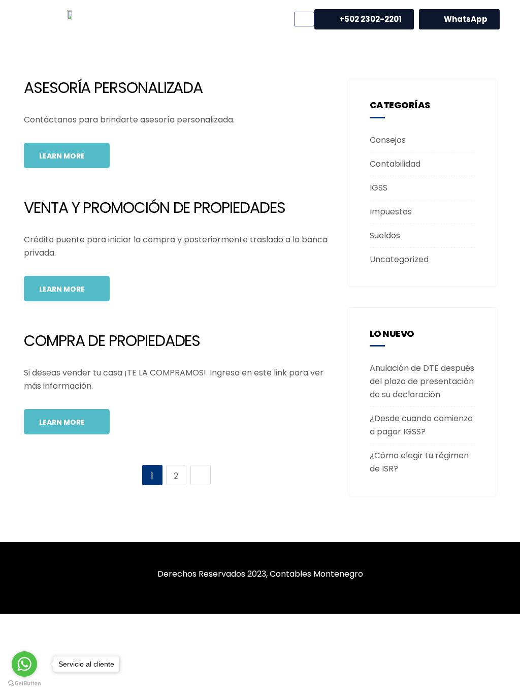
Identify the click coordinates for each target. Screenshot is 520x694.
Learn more (62, 156)
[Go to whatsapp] (24, 664)
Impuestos (391, 211)
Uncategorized (399, 259)
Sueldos (385, 235)
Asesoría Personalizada (113, 88)
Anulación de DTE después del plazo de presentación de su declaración (422, 381)
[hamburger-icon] (304, 19)
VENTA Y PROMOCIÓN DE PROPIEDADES (154, 207)
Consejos (388, 140)
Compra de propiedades (112, 341)
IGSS (378, 188)
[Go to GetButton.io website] (24, 683)
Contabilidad (395, 164)
